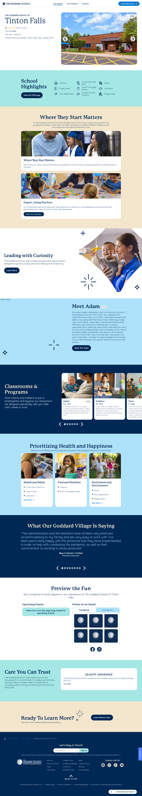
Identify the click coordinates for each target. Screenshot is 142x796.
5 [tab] (75, 424)
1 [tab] (65, 424)
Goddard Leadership (70, 764)
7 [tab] (77, 568)
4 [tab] (72, 424)
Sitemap (81, 767)
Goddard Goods (68, 770)
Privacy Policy (50, 785)
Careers (85, 4)
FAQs (49, 767)
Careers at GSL (68, 760)
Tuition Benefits (84, 770)
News (80, 760)
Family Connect (84, 764)
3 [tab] (70, 424)
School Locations (53, 764)
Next (133, 39)
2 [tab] (67, 424)
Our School (58, 4)
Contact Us (67, 767)
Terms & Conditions (64, 785)
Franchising (51, 770)
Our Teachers (72, 4)
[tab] (84, 610)
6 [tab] (77, 424)
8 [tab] (80, 568)
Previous (65, 39)
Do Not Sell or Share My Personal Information (106, 785)
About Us (50, 760)
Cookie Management (81, 785)
